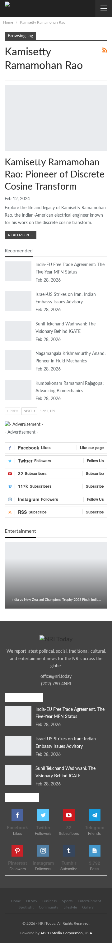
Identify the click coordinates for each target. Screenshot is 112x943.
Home (16, 901)
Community (48, 907)
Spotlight (26, 907)
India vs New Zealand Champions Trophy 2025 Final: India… (56, 599)
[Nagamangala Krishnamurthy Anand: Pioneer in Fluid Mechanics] (18, 360)
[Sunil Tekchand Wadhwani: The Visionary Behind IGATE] (18, 331)
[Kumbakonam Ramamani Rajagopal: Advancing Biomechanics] (18, 390)
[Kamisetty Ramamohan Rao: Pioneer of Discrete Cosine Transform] (56, 118)
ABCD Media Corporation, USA (66, 933)
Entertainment (89, 901)
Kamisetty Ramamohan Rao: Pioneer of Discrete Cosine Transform (55, 174)
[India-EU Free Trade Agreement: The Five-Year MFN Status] (18, 271)
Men (7, 85)
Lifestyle (70, 907)
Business (49, 901)
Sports (67, 901)
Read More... (20, 235)
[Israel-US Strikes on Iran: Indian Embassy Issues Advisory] (18, 301)
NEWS (31, 901)
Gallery (88, 907)
